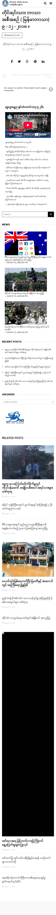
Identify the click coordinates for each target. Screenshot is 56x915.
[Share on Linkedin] (43, 62)
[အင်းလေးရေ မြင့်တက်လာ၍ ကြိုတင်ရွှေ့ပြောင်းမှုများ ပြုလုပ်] (28, 734)
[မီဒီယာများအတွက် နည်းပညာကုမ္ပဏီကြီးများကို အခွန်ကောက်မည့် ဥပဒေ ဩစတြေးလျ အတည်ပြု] (26, 243)
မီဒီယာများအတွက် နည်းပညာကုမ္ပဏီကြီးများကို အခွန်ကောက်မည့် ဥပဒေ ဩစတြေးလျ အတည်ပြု (28, 258)
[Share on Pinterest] (35, 62)
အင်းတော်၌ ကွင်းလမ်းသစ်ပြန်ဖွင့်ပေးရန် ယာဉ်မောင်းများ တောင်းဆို (26, 860)
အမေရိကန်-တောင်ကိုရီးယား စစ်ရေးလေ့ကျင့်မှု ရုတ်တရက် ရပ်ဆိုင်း (27, 328)
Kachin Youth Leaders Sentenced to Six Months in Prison (31, 76)
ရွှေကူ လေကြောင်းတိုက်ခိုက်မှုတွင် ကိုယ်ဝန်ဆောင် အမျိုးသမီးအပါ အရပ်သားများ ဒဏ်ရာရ (28, 351)
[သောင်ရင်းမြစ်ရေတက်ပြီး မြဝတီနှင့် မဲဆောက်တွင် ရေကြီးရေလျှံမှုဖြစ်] (28, 559)
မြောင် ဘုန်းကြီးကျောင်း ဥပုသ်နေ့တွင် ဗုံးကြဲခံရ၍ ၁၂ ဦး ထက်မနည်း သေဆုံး (28, 374)
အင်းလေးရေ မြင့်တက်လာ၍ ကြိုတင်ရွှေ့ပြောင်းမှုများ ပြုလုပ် (27, 366)
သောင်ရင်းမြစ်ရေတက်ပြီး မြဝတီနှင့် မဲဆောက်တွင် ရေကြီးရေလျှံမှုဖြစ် (29, 360)
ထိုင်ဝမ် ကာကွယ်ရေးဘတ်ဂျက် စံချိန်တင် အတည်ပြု (24, 293)
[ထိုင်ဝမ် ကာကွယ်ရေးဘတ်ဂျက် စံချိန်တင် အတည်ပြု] (26, 279)
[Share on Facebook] (12, 62)
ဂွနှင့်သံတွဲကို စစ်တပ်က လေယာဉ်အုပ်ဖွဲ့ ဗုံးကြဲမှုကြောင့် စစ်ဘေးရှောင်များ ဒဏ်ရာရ (29, 383)
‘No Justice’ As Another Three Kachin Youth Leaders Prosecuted (25, 89)
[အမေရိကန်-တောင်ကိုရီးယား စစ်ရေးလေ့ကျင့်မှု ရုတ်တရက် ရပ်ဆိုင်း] (26, 313)
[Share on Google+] (27, 62)
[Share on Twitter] (19, 62)
